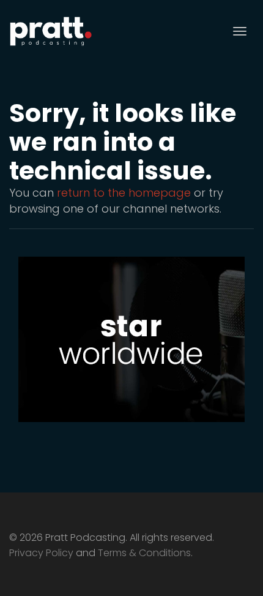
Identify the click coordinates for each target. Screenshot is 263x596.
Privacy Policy (41, 553)
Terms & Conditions (144, 553)
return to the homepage (124, 192)
